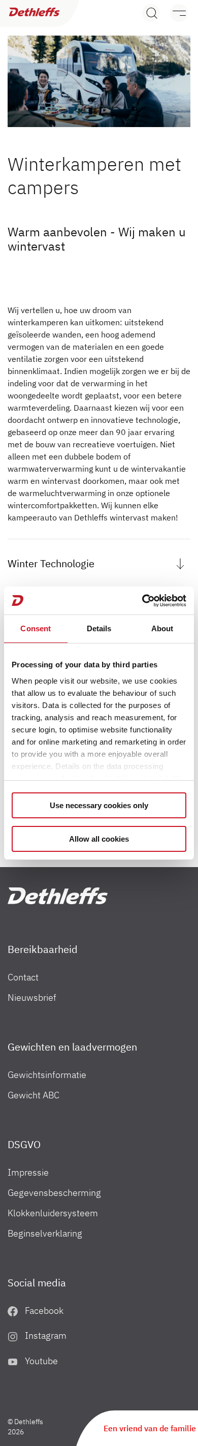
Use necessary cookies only (99, 805)
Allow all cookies (99, 839)
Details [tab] (99, 628)
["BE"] (58, 895)
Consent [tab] (35, 628)
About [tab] (162, 628)
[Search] (151, 13)
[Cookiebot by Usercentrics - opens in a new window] (142, 600)
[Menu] (174, 13)
